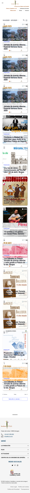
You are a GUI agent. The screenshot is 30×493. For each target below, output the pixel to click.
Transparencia (25, 489)
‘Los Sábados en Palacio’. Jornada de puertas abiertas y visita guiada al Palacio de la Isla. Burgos (14, 261)
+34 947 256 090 (9, 434)
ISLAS (2, 449)
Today (15, 394)
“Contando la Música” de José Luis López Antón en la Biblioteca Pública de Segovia (15, 139)
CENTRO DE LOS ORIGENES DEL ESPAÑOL (13, 457)
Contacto (27, 10)
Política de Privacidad (13, 489)
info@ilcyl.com (8, 436)
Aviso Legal (13, 486)
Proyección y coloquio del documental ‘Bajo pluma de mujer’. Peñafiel (14, 354)
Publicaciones (13, 10)
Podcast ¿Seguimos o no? (11, 8)
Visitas (20, 10)
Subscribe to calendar (14, 399)
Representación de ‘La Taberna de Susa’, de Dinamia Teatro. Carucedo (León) (14, 199)
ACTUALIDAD (5, 453)
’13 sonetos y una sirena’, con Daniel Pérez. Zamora (14, 232)
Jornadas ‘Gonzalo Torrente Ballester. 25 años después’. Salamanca (14, 293)
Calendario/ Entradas (24, 8)
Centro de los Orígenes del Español (21, 6)
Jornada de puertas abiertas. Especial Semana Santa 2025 (15, 46)
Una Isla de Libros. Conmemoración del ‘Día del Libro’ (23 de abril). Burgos (14, 170)
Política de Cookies (23, 486)
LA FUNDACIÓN (5, 445)
